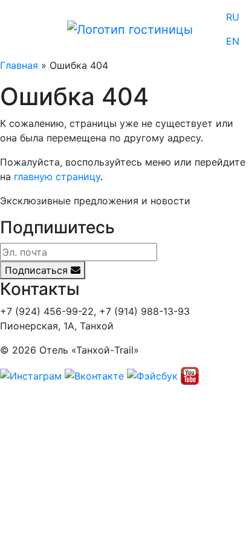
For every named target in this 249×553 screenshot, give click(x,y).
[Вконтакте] (94, 375)
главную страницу (57, 176)
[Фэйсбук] (152, 375)
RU (232, 17)
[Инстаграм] (31, 375)
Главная (19, 65)
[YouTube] (190, 375)
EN (232, 41)
